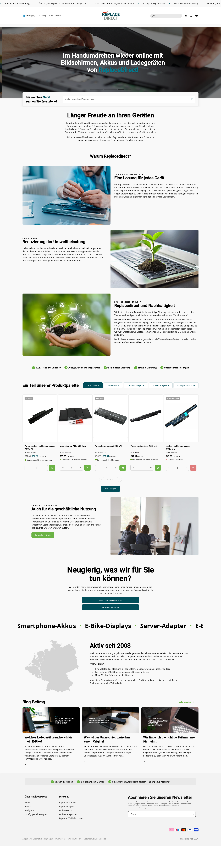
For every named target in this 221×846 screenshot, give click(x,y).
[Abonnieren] (193, 814)
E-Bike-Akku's (65, 810)
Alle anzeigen (110, 488)
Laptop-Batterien (67, 802)
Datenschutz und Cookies (95, 838)
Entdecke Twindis (43, 535)
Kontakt (28, 806)
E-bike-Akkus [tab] (113, 385)
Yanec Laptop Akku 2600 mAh (144, 446)
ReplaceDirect (187, 838)
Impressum (60, 838)
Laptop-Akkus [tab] (93, 385)
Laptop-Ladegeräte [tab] (136, 385)
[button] (166, 16)
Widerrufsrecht (74, 838)
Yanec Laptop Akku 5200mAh (108, 446)
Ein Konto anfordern (110, 607)
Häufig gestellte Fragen (36, 814)
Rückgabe (29, 810)
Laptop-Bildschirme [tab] (186, 385)
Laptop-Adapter (66, 806)
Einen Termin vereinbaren (110, 600)
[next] (119, 479)
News (27, 802)
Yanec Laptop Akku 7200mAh (73, 446)
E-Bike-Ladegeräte (67, 814)
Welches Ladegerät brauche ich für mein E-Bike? (48, 739)
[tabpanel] (110, 443)
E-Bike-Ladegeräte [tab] (161, 385)
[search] (129, 99)
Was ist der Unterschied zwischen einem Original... (107, 739)
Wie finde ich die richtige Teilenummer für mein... (169, 739)
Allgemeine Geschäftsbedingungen (38, 838)
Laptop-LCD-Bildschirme (70, 818)
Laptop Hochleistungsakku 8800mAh (178, 447)
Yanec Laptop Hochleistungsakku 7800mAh (40, 447)
